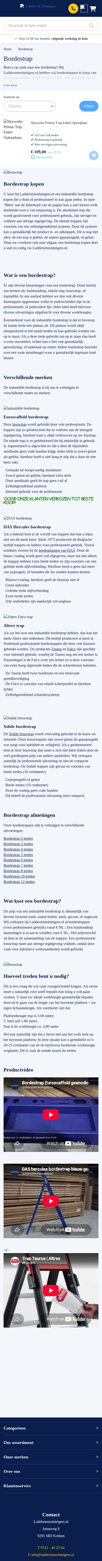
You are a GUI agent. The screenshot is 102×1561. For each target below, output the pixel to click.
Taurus (56, 649)
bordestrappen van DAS (57, 550)
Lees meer (10, 85)
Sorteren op (11, 97)
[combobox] (51, 25)
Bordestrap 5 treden (18, 855)
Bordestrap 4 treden (18, 849)
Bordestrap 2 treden (18, 838)
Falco (71, 649)
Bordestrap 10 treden (19, 876)
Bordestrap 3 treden (18, 844)
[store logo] (39, 8)
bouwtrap (19, 424)
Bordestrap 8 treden (18, 871)
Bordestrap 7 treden (18, 865)
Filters (88, 106)
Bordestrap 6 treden (18, 860)
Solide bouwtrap (21, 734)
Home (8, 49)
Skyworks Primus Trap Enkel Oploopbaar (59, 123)
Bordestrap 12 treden (19, 882)
